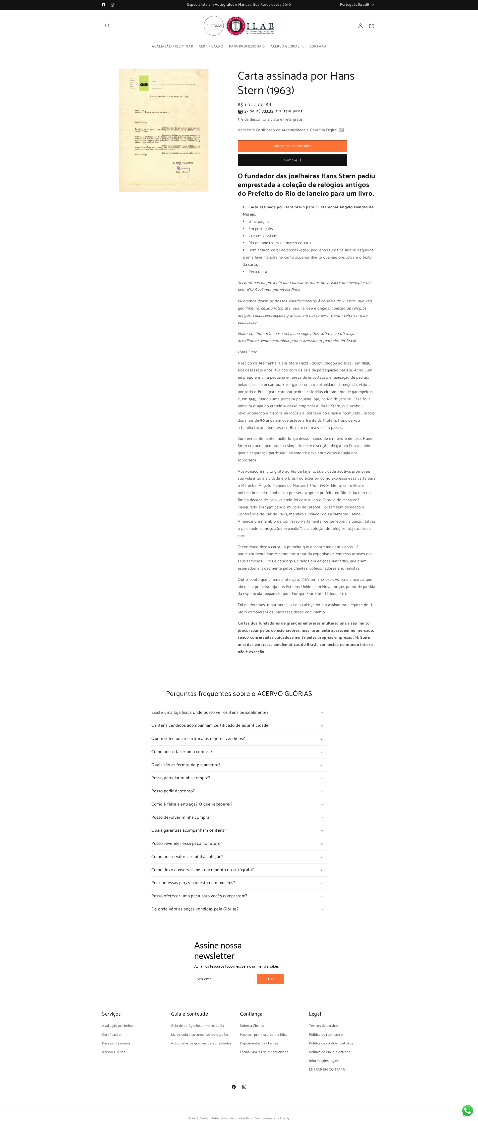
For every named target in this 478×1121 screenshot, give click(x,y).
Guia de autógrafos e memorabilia (197, 1026)
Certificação (111, 1035)
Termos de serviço (323, 1026)
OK (270, 979)
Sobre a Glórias (252, 1026)
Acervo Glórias (113, 1052)
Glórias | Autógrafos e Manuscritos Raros (227, 1118)
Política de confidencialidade (331, 1043)
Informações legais (324, 1061)
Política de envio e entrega (329, 1052)
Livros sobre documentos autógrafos (200, 1035)
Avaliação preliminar (118, 1026)
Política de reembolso (326, 1035)
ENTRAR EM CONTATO (327, 1070)
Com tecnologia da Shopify (272, 1118)
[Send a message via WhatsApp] (468, 1111)
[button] (107, 25)
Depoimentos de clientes (259, 1043)
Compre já (292, 160)
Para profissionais (116, 1043)
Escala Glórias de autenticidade (264, 1052)
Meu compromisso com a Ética (264, 1035)
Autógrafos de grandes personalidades (201, 1043)
